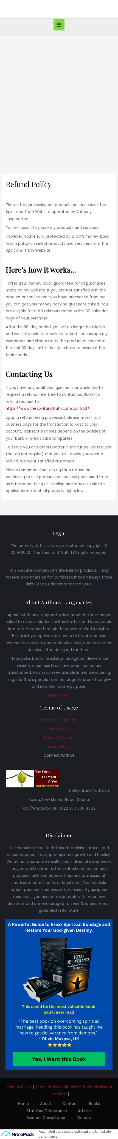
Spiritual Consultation (46, 1117)
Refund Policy (59, 746)
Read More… (59, 695)
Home (23, 1103)
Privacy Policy (59, 729)
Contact (70, 1103)
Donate (84, 1117)
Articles (85, 1110)
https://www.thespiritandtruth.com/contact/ (47, 408)
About (45, 1103)
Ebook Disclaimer (59, 737)
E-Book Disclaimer (96, 1087)
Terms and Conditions (59, 720)
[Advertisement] (59, 97)
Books (94, 1103)
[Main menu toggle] (59, 24)
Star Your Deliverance (47, 1110)
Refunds (59, 1094)
